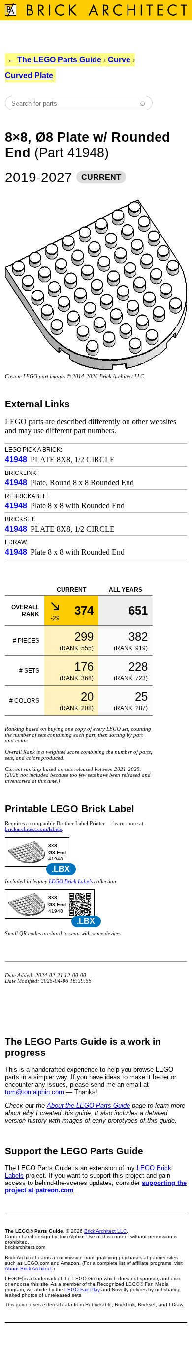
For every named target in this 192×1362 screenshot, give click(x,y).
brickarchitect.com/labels (33, 829)
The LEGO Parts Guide (59, 60)
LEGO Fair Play (82, 1289)
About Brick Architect (28, 1268)
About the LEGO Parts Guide (88, 1105)
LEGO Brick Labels (71, 881)
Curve (119, 60)
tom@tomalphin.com (34, 1092)
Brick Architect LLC (105, 1231)
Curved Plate (29, 75)
